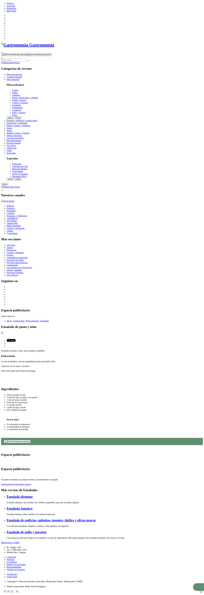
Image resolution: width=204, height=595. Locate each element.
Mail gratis (11, 11)
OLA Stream (12, 275)
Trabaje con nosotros (16, 569)
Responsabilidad (14, 567)
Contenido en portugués (17, 257)
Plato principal (32, 321)
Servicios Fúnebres (15, 272)
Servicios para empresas (17, 262)
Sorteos (10, 255)
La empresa (12, 562)
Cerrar (18, 118)
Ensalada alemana (20, 496)
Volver (10, 118)
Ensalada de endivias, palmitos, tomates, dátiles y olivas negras (51, 520)
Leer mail (11, 6)
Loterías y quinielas (15, 252)
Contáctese (11, 557)
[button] (198, 587)
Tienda (10, 247)
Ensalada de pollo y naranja (26, 532)
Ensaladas (44, 321)
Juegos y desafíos (14, 270)
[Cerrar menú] (2, 190)
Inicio (9, 321)
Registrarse (11, 8)
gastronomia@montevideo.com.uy (16, 484)
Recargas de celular (15, 260)
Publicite (10, 559)
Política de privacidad (16, 564)
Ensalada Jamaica (19, 508)
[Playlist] (7, 201)
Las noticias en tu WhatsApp (19, 267)
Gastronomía (12, 265)
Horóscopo (11, 250)
